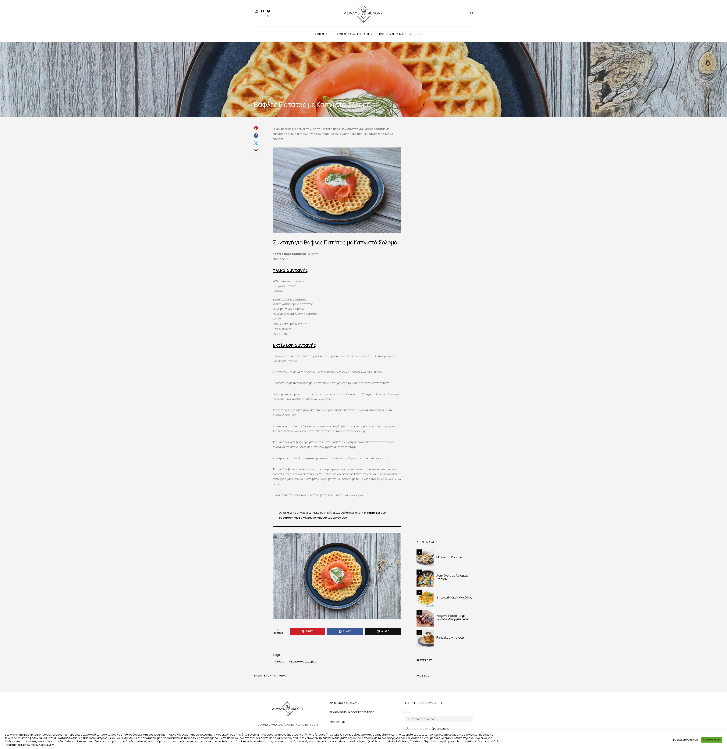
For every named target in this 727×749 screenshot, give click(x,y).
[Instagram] (256, 13)
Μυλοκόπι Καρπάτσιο (451, 557)
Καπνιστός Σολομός (303, 661)
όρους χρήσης (440, 728)
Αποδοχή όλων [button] (711, 739)
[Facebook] (262, 13)
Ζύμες (280, 661)
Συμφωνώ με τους (428, 728)
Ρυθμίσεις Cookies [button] (685, 739)
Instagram (368, 513)
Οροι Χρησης (337, 722)
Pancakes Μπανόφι (450, 637)
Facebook (286, 518)
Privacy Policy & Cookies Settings (351, 712)
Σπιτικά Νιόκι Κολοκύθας (454, 597)
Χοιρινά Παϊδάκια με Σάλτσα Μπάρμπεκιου (452, 617)
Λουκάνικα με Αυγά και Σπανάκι (452, 577)
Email (408, 712)
